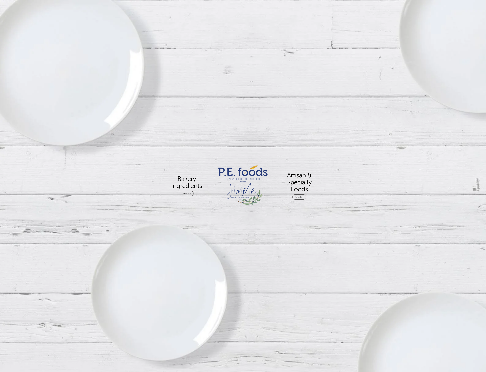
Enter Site (187, 193)
